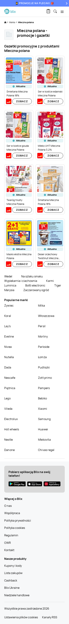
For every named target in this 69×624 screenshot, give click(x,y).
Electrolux (11, 419)
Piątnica (9, 388)
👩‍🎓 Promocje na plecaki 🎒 (34, 3)
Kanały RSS (49, 617)
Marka (12, 22)
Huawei (43, 429)
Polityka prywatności (17, 520)
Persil (41, 326)
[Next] (66, 3)
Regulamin (11, 535)
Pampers (44, 388)
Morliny (43, 336)
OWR (7, 543)
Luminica (10, 285)
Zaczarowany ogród (36, 290)
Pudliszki (44, 367)
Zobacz (22, 101)
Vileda (8, 409)
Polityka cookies (14, 528)
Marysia (9, 290)
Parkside (44, 347)
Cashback (10, 580)
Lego (7, 398)
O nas (8, 506)
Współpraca (12, 513)
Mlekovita (44, 440)
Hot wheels (11, 429)
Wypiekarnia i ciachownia (21, 281)
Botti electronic (35, 285)
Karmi (50, 281)
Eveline (9, 336)
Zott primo (45, 378)
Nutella (9, 357)
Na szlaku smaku (32, 276)
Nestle (8, 440)
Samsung (44, 419)
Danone (9, 450)
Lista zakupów (13, 573)
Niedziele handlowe (16, 595)
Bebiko (42, 398)
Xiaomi (42, 409)
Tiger (57, 285)
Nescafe (9, 378)
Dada (7, 367)
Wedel (8, 276)
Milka (41, 305)
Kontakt (9, 550)
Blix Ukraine (11, 588)
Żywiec (9, 305)
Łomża (42, 357)
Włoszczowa (46, 316)
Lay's (7, 326)
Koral (7, 316)
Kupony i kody (13, 566)
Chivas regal (46, 450)
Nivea (8, 347)
